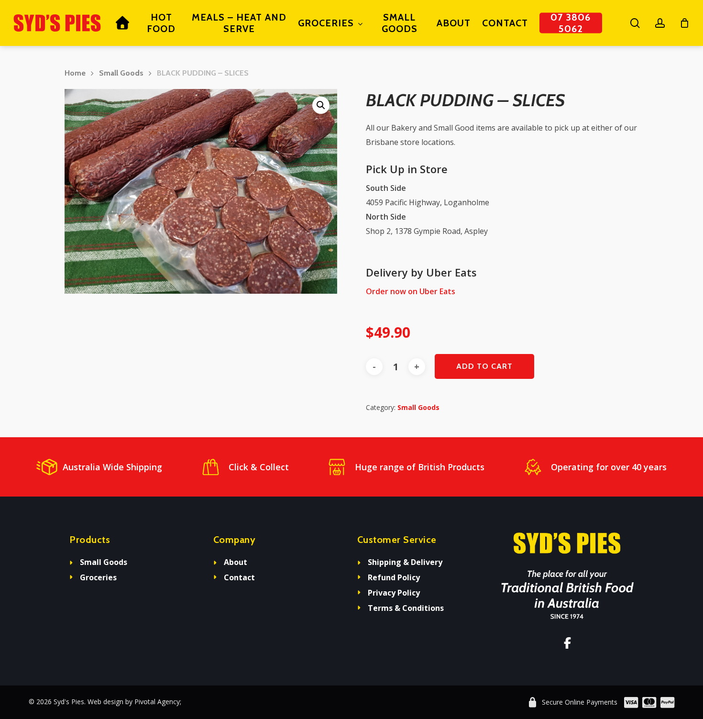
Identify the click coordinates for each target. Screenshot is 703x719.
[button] (321, 105)
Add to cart (484, 366)
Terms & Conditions (406, 608)
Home (75, 72)
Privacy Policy (394, 592)
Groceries (98, 577)
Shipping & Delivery (405, 562)
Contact (239, 577)
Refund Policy (394, 577)
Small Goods (121, 72)
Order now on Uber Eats (410, 291)
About (235, 562)
